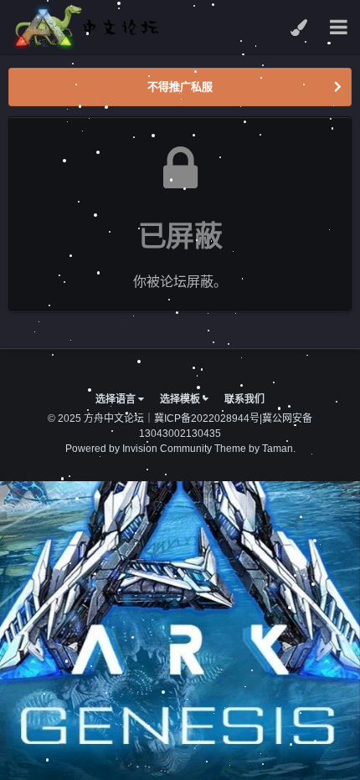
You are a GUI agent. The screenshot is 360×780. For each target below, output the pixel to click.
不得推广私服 (180, 86)
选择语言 (116, 399)
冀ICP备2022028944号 (207, 418)
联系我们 (244, 399)
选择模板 (181, 399)
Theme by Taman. (255, 448)
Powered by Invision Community (138, 448)
